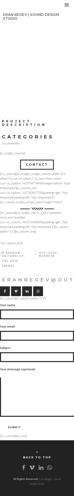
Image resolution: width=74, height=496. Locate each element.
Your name (7, 305)
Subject (5, 348)
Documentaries (11, 143)
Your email (7, 326)
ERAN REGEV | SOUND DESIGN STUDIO (31, 16)
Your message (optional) (17, 369)
